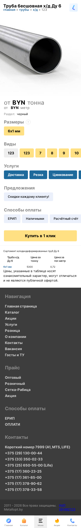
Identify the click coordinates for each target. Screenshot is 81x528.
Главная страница (21, 306)
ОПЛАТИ (12, 424)
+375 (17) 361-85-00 (23, 477)
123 (27, 153)
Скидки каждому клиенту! (28, 197)
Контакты (14, 343)
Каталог (12, 312)
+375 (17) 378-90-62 (23, 483)
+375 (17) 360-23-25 (23, 471)
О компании (15, 337)
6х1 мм (14, 131)
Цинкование (63, 175)
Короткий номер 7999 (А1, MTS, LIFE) (37, 447)
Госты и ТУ (14, 355)
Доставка (16, 175)
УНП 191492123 (67, 507)
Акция (10, 396)
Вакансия (13, 349)
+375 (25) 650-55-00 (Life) (29, 465)
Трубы (24, 10)
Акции (10, 318)
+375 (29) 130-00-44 (23, 453)
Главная (9, 10)
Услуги (11, 324)
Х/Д (35, 10)
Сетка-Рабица (17, 390)
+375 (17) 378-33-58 (23, 490)
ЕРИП (12, 219)
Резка (38, 175)
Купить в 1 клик (40, 235)
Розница (12, 331)
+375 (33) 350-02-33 (24, 459)
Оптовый (13, 377)
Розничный (15, 384)
